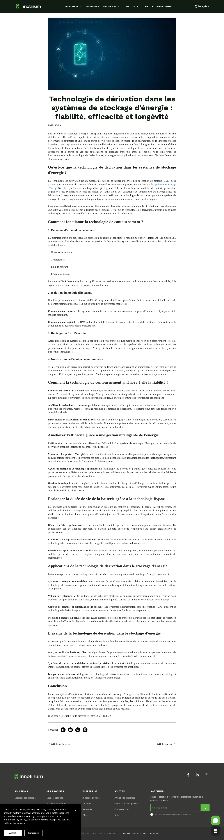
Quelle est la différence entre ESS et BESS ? (87, 715)
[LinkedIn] (197, 775)
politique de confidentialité (134, 833)
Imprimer (154, 833)
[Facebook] (188, 775)
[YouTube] (206, 775)
